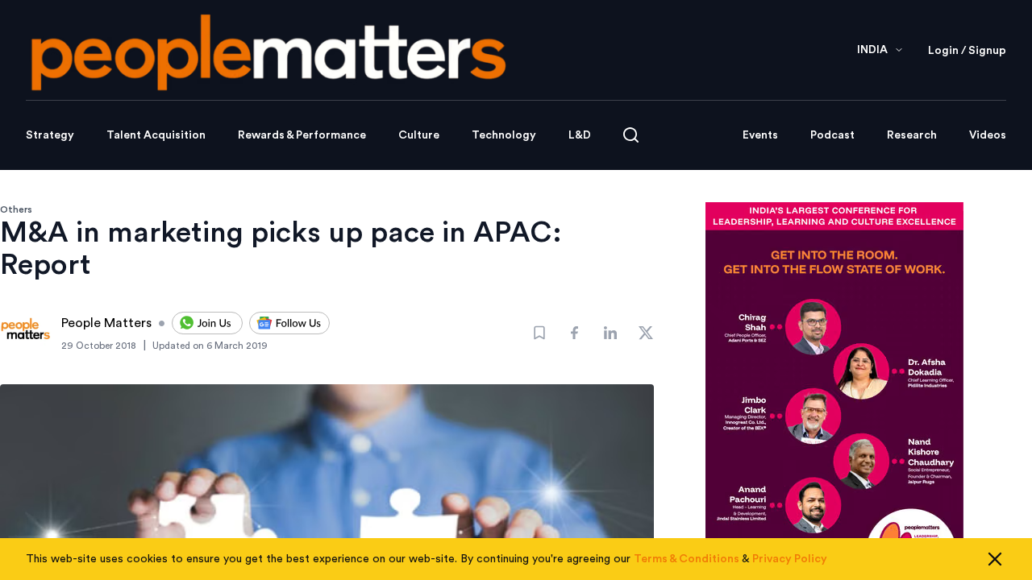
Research (912, 135)
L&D (579, 135)
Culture (418, 135)
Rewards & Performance (302, 135)
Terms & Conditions (686, 559)
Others (16, 209)
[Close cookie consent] (995, 559)
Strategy (50, 135)
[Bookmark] (539, 333)
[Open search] (631, 135)
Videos (987, 135)
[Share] (575, 333)
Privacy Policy (789, 559)
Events (760, 135)
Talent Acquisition (156, 135)
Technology (504, 135)
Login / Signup (967, 50)
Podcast (832, 135)
